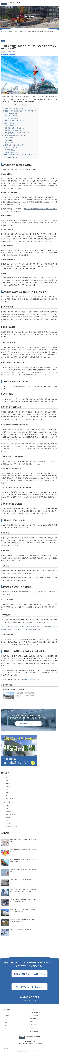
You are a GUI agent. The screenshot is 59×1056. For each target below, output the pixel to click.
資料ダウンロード (34, 1022)
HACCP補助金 (9, 150)
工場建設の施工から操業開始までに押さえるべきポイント (20, 111)
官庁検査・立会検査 (11, 116)
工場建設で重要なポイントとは (12, 123)
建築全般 (8, 793)
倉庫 (7, 781)
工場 (16, 31)
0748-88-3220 (30, 997)
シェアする (5, 54)
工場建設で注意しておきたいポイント (16, 133)
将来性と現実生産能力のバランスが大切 (17, 130)
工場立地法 (8, 142)
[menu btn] (56, 3)
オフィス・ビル (10, 799)
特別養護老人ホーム (11, 826)
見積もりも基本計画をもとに (14, 128)
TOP (54, 1052)
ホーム (4, 31)
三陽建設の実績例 (10, 157)
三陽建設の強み (6, 1009)
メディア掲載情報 (34, 1015)
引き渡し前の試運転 (11, 118)
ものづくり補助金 (10, 147)
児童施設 (8, 784)
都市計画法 (8, 138)
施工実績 (7, 802)
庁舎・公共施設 (10, 814)
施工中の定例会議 (10, 113)
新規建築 (7, 1015)
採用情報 (6, 1048)
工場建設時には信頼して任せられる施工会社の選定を (19, 155)
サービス (5, 1012)
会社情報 (32, 1009)
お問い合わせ (33, 1018)
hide (23, 105)
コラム (10, 31)
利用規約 (32, 1028)
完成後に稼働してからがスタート (15, 121)
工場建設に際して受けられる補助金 (13, 145)
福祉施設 (8, 787)
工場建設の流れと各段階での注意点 (13, 108)
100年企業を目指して (35, 1012)
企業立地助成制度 (10, 152)
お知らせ (5, 1028)
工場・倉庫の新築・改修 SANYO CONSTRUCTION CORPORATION (30, 1051)
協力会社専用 (33, 1025)
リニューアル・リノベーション (12, 1019)
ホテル (8, 796)
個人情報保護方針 (34, 1031)
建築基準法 (8, 140)
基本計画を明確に (10, 125)
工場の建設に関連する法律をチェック (14, 135)
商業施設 (8, 817)
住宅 (7, 820)
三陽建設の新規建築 (28, 679)
